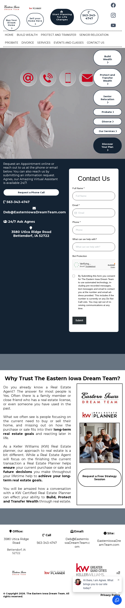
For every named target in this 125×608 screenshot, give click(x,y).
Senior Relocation (94, 34)
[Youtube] (113, 25)
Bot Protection (79, 256)
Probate (11, 42)
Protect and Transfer (58, 34)
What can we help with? (84, 239)
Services (43, 42)
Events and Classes (69, 42)
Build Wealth (27, 34)
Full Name (78, 188)
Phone (76, 222)
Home (9, 34)
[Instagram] (113, 15)
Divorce (27, 42)
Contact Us (95, 42)
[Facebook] (113, 5)
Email (76, 205)
